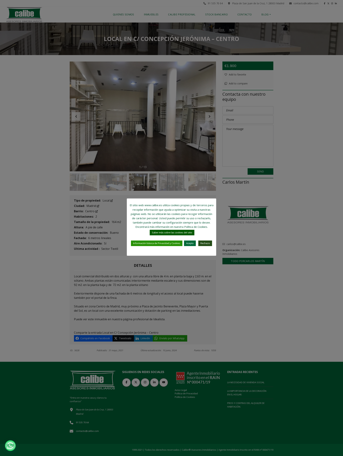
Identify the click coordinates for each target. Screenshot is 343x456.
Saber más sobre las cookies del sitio (172, 232)
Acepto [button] (190, 243)
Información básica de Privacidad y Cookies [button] (156, 243)
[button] (10, 445)
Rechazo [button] (205, 243)
